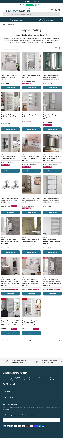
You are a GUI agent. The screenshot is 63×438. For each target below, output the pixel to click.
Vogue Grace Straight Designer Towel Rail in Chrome (50, 117)
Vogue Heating (10, 24)
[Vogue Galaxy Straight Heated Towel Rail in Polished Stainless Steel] (52, 61)
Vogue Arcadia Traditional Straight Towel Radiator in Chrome (30, 158)
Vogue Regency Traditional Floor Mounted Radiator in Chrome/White (52, 158)
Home (4, 24)
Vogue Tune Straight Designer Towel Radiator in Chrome (51, 241)
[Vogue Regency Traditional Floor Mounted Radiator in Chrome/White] (52, 143)
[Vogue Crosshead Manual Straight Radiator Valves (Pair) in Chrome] (10, 184)
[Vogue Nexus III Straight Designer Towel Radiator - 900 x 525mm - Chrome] (52, 184)
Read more (50, 42)
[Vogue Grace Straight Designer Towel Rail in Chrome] (52, 101)
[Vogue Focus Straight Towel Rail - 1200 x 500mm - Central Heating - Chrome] (31, 307)
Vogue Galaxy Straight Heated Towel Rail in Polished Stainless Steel (51, 77)
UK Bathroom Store (10, 434)
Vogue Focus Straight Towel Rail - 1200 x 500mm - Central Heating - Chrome (31, 323)
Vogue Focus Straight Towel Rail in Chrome (31, 76)
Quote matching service (48, 20)
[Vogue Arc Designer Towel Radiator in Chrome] (31, 101)
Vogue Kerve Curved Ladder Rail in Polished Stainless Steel (31, 200)
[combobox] (31, 14)
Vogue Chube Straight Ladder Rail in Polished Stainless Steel (8, 117)
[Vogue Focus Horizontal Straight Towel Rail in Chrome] (10, 61)
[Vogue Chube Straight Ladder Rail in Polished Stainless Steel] (10, 101)
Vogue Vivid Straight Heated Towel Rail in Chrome (31, 241)
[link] (12, 340)
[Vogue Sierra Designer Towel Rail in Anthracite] (10, 143)
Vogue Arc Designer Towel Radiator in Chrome (30, 116)
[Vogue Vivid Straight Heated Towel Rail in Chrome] (31, 226)
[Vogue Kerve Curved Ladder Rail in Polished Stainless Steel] (31, 184)
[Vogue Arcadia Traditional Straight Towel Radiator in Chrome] (31, 143)
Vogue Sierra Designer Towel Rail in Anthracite (8, 157)
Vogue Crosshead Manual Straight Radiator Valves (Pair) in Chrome (9, 200)
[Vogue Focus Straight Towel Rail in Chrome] (31, 61)
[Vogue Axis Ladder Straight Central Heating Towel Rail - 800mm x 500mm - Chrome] (10, 307)
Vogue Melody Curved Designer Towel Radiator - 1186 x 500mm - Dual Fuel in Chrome (10, 282)
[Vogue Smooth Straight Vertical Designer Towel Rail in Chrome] (10, 226)
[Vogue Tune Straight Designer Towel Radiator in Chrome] (52, 226)
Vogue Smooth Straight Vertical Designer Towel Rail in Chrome (10, 241)
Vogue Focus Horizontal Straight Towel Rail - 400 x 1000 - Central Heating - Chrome (30, 282)
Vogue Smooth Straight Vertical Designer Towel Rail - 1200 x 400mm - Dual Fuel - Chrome (52, 282)
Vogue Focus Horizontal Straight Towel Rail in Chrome (8, 77)
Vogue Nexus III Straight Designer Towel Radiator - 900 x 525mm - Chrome (51, 200)
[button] (59, 10)
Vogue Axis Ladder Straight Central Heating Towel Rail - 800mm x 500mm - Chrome (10, 323)
